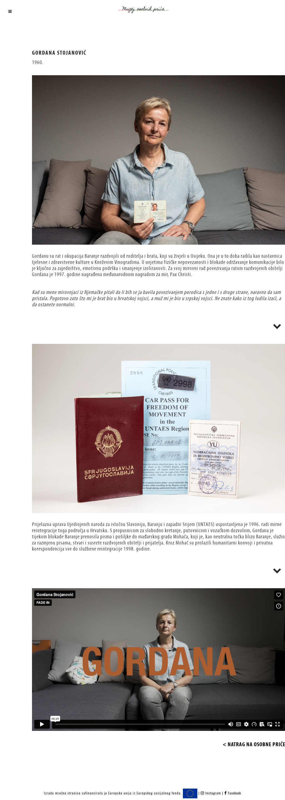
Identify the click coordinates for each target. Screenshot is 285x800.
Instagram (213, 793)
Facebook (234, 793)
